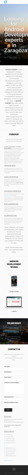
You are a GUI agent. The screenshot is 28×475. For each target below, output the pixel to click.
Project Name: (7, 377)
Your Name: (7, 366)
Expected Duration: (9, 397)
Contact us (14, 338)
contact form (7, 195)
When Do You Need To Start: (11, 402)
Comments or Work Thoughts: (11, 382)
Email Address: (8, 372)
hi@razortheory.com (8, 196)
